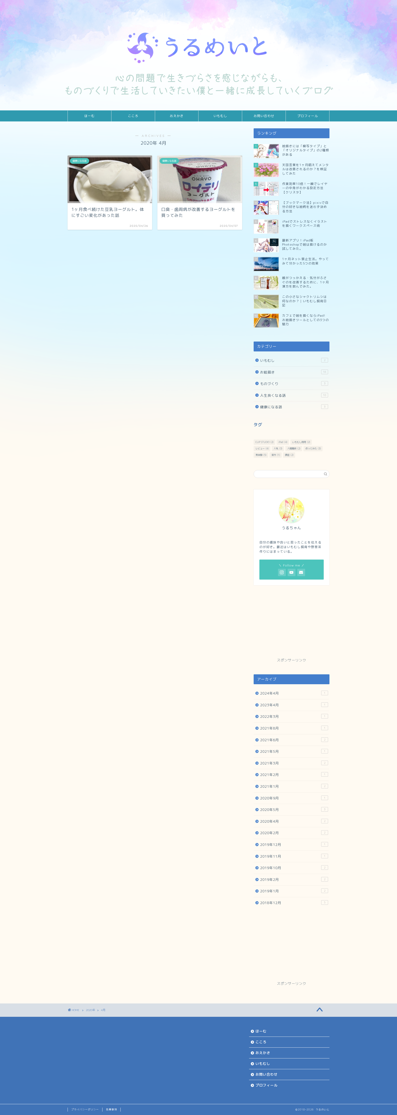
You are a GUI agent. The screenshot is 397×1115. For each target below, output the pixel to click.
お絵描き (293, 372)
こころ (133, 116)
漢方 (275, 455)
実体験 (260, 455)
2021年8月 (293, 728)
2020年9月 (293, 798)
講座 (289, 455)
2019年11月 (293, 856)
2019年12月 (293, 844)
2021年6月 (293, 740)
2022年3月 (293, 716)
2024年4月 (293, 693)
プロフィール (307, 116)
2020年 (90, 1010)
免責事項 (111, 1109)
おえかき (177, 116)
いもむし (220, 116)
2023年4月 (293, 705)
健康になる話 (293, 407)
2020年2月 (293, 833)
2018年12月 (293, 902)
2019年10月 (293, 867)
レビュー (262, 448)
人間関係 (293, 448)
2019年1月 (293, 891)
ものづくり (293, 383)
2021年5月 (293, 751)
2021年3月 (293, 763)
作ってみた (313, 448)
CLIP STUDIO (264, 442)
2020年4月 (293, 821)
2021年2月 (293, 774)
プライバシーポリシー (85, 1109)
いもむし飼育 (301, 442)
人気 (278, 448)
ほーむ (89, 116)
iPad (282, 442)
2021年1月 (293, 786)
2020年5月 (293, 809)
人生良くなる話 (293, 395)
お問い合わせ (264, 116)
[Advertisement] (291, 625)
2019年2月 (293, 879)
